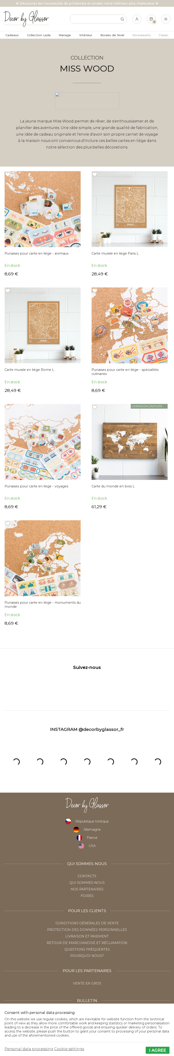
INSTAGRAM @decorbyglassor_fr (87, 729)
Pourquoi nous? (87, 956)
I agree (157, 1050)
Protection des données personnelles (87, 930)
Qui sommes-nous (87, 883)
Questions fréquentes (87, 949)
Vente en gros (87, 983)
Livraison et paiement (87, 936)
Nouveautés (141, 35)
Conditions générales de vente (87, 923)
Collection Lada (39, 35)
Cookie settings (69, 1049)
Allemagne (92, 829)
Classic (164, 35)
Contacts (87, 876)
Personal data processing (29, 1049)
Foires (87, 896)
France (92, 838)
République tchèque (92, 821)
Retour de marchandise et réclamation (87, 943)
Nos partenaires (87, 889)
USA (92, 846)
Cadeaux (12, 35)
